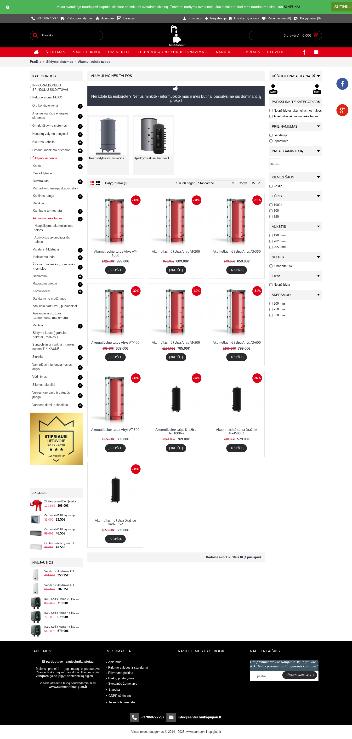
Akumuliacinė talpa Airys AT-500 (176, 342)
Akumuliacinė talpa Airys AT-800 (115, 429)
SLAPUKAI (292, 7)
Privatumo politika (120, 673)
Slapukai (114, 689)
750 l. (277, 216)
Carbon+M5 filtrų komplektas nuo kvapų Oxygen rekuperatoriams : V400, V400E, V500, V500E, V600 (61, 529)
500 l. (277, 210)
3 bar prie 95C (283, 266)
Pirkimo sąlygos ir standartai (128, 667)
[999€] (317, 86)
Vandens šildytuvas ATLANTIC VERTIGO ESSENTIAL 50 (61, 571)
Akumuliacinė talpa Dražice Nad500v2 (236, 431)
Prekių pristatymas (121, 678)
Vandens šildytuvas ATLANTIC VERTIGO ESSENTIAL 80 (61, 585)
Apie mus (114, 662)
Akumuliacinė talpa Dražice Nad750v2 (115, 522)
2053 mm (280, 247)
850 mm (279, 315)
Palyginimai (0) (116, 183)
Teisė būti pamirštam (122, 702)
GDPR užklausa (119, 696)
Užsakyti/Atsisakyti (300, 675)
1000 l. (278, 205)
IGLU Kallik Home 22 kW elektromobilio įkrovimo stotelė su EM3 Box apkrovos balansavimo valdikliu (61, 599)
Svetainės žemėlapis (122, 683)
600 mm (279, 303)
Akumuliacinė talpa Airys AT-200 (176, 251)
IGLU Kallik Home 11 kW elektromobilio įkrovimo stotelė (61, 626)
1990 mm (280, 235)
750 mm (279, 309)
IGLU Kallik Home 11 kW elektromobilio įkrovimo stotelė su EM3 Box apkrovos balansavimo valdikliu (61, 612)
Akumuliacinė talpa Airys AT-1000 (115, 253)
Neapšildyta (282, 284)
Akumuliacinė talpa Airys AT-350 (237, 251)
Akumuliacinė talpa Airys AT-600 (237, 342)
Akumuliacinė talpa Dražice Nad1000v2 (176, 431)
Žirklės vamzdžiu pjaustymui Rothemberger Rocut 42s (61, 501)
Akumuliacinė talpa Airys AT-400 (115, 342)
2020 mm (280, 241)
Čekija (278, 186)
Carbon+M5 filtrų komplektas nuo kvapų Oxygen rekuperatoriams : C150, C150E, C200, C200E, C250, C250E (61, 515)
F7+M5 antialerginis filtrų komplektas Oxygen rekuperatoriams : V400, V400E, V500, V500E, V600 (61, 543)
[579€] (273, 86)
